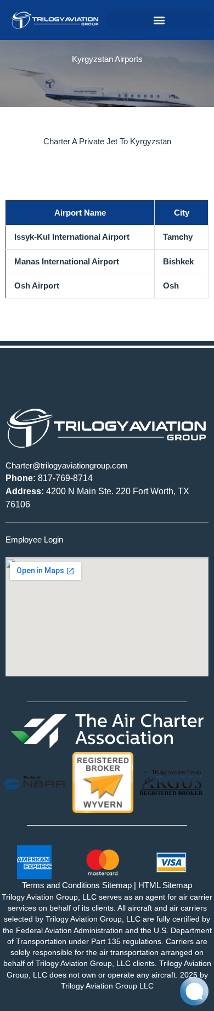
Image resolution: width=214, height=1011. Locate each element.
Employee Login (34, 539)
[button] (159, 20)
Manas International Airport (66, 261)
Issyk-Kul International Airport (71, 236)
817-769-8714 (49, 478)
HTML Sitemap (165, 885)
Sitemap (117, 885)
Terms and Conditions (61, 885)
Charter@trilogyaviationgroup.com (66, 465)
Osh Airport (36, 285)
